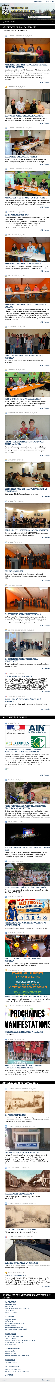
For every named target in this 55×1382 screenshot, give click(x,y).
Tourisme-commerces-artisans (17, 1309)
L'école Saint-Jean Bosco (16, 1275)
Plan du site (50, 2)
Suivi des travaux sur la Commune (21, 1263)
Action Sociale (11, 1363)
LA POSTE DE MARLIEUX (15, 1115)
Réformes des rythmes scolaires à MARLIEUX (26, 530)
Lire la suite (45, 82)
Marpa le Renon (11, 1313)
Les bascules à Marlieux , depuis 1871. (23, 1152)
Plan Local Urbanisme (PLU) (16, 1329)
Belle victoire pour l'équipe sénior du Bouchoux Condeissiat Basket (23, 1066)
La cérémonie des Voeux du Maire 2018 (23, 614)
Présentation (12, 212)
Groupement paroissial (14, 1343)
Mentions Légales (38, 2)
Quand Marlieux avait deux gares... (22, 1229)
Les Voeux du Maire (14, 571)
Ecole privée (12, 1272)
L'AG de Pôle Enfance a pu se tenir (21, 157)
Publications (12, 327)
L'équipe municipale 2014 (17, 215)
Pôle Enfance (12, 87)
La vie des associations (16, 36)
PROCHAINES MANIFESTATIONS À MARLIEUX (24, 1032)
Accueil (5, 1380)
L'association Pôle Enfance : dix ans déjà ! (24, 116)
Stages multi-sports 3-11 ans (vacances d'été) (26, 996)
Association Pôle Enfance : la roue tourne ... (26, 198)
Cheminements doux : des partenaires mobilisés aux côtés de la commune (23, 750)
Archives (9, 1375)
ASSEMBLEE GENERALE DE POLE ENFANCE (23, 264)
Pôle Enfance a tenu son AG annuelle (23, 399)
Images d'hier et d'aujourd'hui (19, 1194)
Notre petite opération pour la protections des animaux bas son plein (25, 807)
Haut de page (46, 1380)
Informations (12, 970)
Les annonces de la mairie (17, 630)
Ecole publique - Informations (18, 413)
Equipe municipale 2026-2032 (18, 676)
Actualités (12, 460)
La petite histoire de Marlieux (18, 1089)
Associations (10, 1339)
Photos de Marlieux (14, 1168)
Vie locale (11, 585)
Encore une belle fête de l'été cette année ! (26, 887)
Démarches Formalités (14, 1327)
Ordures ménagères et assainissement (20, 1341)
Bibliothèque (10, 1325)
